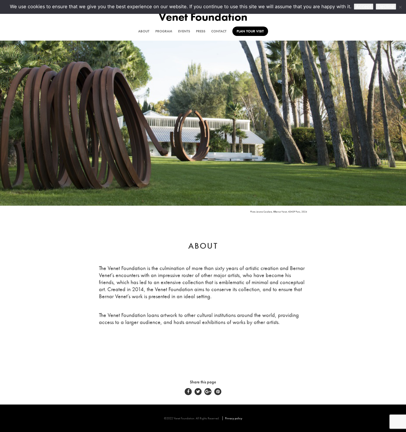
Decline (386, 6)
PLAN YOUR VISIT (250, 31)
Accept (363, 6)
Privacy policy (233, 418)
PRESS (200, 31)
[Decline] (400, 7)
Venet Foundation (203, 17)
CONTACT (218, 31)
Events (184, 31)
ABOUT (143, 31)
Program (163, 31)
